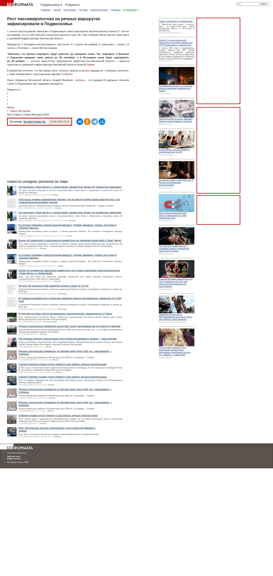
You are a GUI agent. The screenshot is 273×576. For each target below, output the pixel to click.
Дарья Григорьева (20, 111)
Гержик (91, 64)
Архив (57, 10)
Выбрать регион (14, 459)
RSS (27, 462)
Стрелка (66, 74)
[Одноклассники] (87, 121)
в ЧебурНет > (131, 10)
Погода (83, 10)
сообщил (80, 80)
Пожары (115, 10)
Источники (70, 10)
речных (86, 70)
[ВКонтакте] (79, 121)
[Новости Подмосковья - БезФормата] (17, 3)
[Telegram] (94, 121)
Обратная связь (13, 457)
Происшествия (99, 10)
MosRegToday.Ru (34, 121)
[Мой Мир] (102, 121)
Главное (46, 10)
